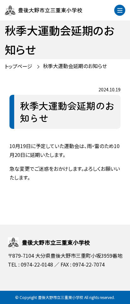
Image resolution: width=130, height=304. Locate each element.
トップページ (18, 66)
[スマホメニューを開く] (119, 10)
